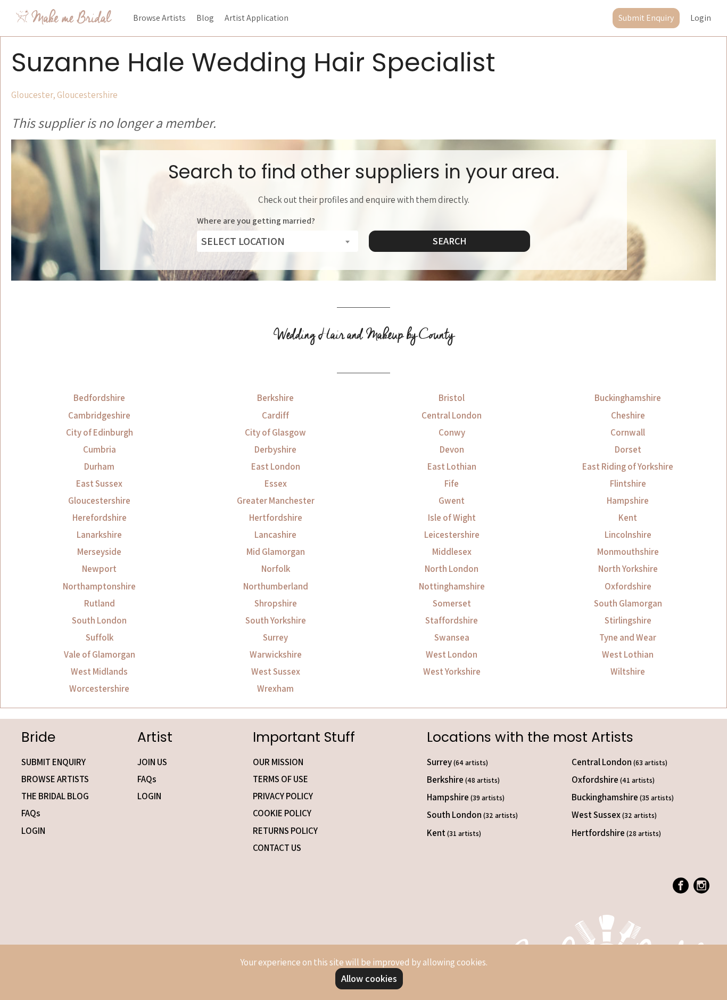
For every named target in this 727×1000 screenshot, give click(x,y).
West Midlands (99, 671)
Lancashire (275, 534)
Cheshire (628, 415)
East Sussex (99, 483)
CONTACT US (277, 848)
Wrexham (275, 688)
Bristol (452, 398)
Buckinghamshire (627, 398)
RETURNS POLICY (285, 831)
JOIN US (152, 762)
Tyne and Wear (627, 637)
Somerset (452, 603)
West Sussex (275, 671)
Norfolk (275, 569)
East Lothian (451, 466)
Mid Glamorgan (275, 552)
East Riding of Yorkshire (627, 466)
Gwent (452, 500)
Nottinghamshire (452, 586)
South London (99, 620)
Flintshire (628, 483)
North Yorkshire (628, 569)
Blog (205, 17)
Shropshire (275, 603)
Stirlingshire (628, 620)
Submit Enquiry (646, 17)
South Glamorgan (628, 603)
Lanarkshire (99, 534)
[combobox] (277, 241)
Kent (627, 517)
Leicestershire (452, 534)
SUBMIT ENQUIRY (53, 762)
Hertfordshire (275, 517)
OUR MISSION (278, 762)
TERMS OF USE (280, 779)
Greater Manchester (276, 500)
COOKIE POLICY (282, 813)
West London (451, 654)
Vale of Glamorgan (99, 654)
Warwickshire (276, 654)
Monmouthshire (628, 552)
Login (700, 17)
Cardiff (275, 415)
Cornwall (627, 432)
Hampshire (628, 500)
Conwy (452, 432)
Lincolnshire (628, 534)
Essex (276, 483)
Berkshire (275, 398)
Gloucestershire (99, 500)
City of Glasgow (275, 432)
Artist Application (256, 17)
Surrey (275, 637)
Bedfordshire (99, 398)
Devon (452, 449)
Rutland (99, 603)
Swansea (451, 637)
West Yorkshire (452, 671)
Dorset (628, 449)
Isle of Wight (452, 517)
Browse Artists (159, 17)
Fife (451, 483)
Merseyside (99, 552)
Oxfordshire (628, 586)
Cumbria (99, 449)
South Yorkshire (275, 620)
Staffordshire (451, 620)
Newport (99, 569)
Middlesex (452, 552)
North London (451, 569)
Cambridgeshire (99, 415)
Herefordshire (99, 517)
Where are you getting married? (256, 221)
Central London (452, 415)
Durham (99, 466)
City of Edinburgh (99, 432)
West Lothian (628, 654)
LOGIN (33, 831)
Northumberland (275, 586)
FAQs (30, 813)
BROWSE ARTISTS (55, 779)
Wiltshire (627, 671)
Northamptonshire (99, 586)
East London (275, 466)
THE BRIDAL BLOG (55, 796)
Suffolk (99, 637)
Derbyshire (275, 449)
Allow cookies (369, 978)
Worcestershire (99, 688)
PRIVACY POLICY (283, 796)
